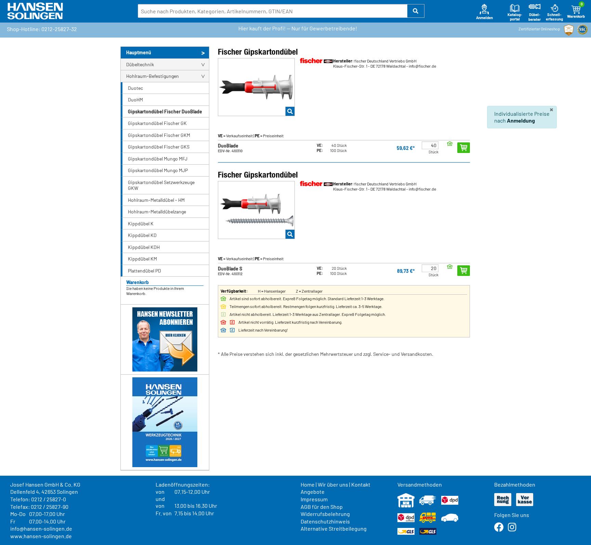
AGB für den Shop (322, 506)
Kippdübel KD (142, 235)
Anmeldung (521, 120)
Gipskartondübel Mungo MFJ (157, 159)
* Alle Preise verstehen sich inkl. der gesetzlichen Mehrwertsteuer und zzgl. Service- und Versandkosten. (325, 354)
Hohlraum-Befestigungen (152, 76)
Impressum (314, 499)
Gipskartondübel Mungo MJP (158, 170)
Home (308, 484)
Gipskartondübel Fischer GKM (159, 135)
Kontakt (360, 484)
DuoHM (135, 99)
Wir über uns (333, 484)
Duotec (135, 88)
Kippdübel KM (142, 259)
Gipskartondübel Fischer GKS (158, 147)
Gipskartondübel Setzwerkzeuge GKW (161, 185)
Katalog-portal (515, 17)
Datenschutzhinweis (325, 521)
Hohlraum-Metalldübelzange (157, 211)
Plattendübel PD (144, 271)
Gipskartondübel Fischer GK (157, 123)
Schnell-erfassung (554, 17)
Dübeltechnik (140, 64)
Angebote (313, 491)
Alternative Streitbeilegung (334, 528)
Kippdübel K (141, 223)
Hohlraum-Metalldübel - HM (156, 200)
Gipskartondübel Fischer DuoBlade (165, 111)
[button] (415, 11)
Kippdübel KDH (144, 247)
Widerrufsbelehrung (325, 514)
